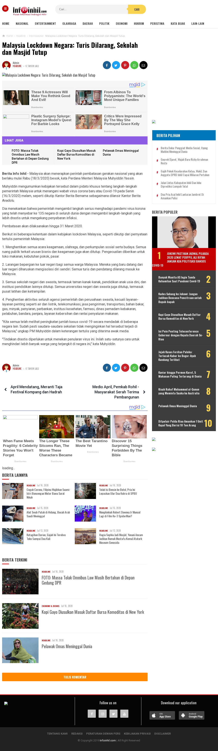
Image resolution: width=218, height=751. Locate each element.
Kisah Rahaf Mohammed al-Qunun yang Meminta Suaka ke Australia (178, 391)
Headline (17, 66)
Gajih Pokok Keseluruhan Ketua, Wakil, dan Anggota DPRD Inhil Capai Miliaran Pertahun (185, 173)
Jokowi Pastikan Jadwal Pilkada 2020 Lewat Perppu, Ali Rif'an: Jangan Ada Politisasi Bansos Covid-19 (180, 259)
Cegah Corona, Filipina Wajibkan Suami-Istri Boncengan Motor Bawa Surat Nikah (48, 493)
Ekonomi (122, 23)
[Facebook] (92, 714)
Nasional (22, 23)
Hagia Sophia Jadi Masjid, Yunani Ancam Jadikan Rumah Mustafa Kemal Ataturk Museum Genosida (121, 539)
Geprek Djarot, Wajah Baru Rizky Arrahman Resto (184, 161)
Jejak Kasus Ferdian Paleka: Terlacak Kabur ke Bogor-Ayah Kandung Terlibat (177, 356)
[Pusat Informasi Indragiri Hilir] (6, 704)
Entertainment (45, 23)
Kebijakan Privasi (137, 733)
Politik (104, 23)
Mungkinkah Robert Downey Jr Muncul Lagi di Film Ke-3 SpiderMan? (119, 514)
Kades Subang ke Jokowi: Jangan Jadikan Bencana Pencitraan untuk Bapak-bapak (180, 298)
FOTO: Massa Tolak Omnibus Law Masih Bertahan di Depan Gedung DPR (88, 580)
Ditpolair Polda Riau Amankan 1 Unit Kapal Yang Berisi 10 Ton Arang (180, 423)
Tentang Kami (57, 733)
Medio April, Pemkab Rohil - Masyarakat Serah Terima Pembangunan (115, 392)
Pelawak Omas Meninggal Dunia (67, 646)
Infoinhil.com (108, 740)
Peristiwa (157, 23)
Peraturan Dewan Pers (103, 733)
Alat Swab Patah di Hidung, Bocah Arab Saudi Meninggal (48, 514)
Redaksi (77, 733)
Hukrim (139, 23)
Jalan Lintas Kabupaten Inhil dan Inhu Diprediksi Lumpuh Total (181, 184)
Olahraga (69, 23)
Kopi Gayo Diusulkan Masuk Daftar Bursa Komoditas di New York (76, 154)
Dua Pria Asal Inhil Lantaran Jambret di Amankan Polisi (182, 196)
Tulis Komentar (74, 677)
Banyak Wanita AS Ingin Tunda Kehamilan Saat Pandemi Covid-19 (179, 279)
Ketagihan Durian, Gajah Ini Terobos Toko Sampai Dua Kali (46, 537)
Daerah (88, 23)
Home (5, 23)
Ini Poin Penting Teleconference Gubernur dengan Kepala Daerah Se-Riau (180, 335)
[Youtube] (124, 714)
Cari (136, 9)
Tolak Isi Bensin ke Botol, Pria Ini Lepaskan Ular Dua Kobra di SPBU (118, 491)
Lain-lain (197, 23)
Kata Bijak (178, 23)
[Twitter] (113, 714)
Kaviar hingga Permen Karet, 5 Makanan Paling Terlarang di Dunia (180, 374)
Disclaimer (162, 733)
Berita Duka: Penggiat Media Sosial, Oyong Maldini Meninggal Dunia (184, 149)
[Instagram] (103, 714)
